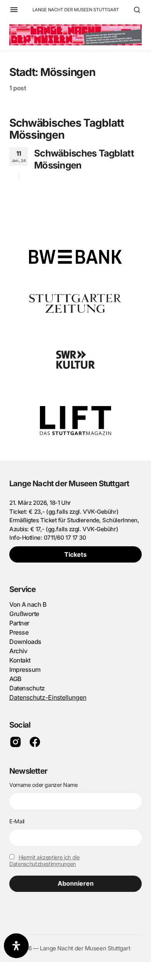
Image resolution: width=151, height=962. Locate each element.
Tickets (75, 554)
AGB (15, 679)
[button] (14, 9)
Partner (19, 623)
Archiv (18, 651)
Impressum (25, 669)
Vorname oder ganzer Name (43, 784)
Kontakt (20, 660)
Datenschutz (27, 688)
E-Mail (16, 821)
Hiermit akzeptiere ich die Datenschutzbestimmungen (44, 860)
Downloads (25, 641)
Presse (18, 632)
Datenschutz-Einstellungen (47, 697)
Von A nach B (27, 604)
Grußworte (24, 614)
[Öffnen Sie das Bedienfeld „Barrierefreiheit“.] (16, 945)
